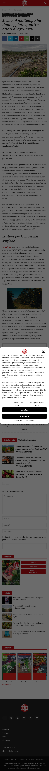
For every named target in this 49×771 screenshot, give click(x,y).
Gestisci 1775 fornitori (18, 404)
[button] (43, 351)
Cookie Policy (17, 421)
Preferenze (24, 416)
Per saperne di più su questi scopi (37, 404)
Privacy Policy (30, 421)
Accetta (24, 410)
